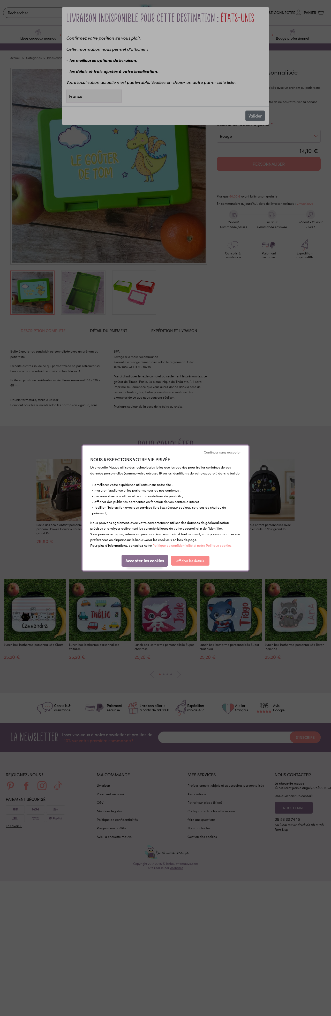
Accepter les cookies (144, 560)
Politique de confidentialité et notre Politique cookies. (192, 545)
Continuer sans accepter (222, 452)
